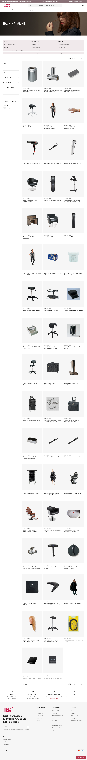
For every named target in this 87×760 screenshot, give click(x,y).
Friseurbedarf (39, 9)
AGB (53, 718)
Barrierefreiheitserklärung (77, 720)
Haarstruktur (7, 77)
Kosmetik (68, 9)
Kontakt (73, 713)
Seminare (5, 741)
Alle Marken (6, 9)
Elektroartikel (49, 9)
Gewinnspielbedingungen (58, 727)
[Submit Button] (28, 727)
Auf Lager (9, 107)
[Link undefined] (4, 750)
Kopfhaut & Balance (8, 92)
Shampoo (39, 710)
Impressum (54, 713)
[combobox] (27, 684)
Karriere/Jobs (74, 715)
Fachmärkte (6, 744)
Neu (7, 105)
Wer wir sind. (74, 710)
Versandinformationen (57, 715)
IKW (53, 730)
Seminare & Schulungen (78, 9)
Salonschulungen (7, 739)
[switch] (4, 105)
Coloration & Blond (8, 96)
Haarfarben (39, 718)
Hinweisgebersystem (57, 725)
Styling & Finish (7, 82)
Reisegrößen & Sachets (9, 101)
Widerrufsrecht (55, 723)
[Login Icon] (80, 5)
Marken (5, 63)
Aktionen (15, 9)
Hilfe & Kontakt (55, 710)
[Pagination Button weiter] (83, 58)
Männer (5, 72)
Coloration (22, 9)
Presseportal (74, 718)
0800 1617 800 (54, 698)
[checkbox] (3, 729)
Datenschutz (55, 720)
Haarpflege (30, 9)
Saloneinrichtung (58, 9)
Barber (38, 720)
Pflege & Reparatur (8, 87)
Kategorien (6, 68)
